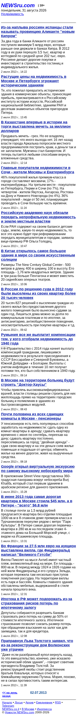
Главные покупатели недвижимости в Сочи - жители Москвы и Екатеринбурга (37, 170)
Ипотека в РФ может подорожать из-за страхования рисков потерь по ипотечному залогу (36, 603)
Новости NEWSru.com (19, 712)
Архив (29, 702)
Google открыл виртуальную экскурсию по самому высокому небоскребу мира (38, 468)
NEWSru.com (18, 5)
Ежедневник (44, 702)
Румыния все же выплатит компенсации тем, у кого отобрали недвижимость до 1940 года (38, 339)
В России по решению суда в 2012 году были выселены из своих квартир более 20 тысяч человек (38, 293)
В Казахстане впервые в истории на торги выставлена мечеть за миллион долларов (36, 126)
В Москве (28, 709)
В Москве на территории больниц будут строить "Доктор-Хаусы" (38, 382)
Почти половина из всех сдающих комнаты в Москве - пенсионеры (32, 416)
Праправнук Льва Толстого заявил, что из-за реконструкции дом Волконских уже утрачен (37, 645)
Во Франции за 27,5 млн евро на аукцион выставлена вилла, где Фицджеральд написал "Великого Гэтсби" (38, 550)
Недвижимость (12, 14)
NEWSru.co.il (10, 709)
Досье (19, 702)
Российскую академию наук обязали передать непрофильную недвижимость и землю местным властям (38, 217)
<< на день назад (9, 694)
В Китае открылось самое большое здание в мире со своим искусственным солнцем (38, 255)
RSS (58, 702)
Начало (7, 702)
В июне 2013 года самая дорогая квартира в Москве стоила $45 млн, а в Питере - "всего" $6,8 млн (36, 501)
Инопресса (44, 709)
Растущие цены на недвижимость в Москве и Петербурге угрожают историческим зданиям (33, 81)
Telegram (8, 705)
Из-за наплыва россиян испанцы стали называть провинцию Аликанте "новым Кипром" (38, 31)
